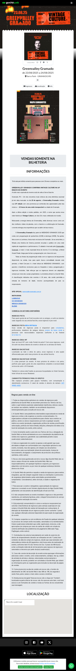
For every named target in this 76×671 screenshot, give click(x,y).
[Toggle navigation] (71, 2)
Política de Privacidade (47, 663)
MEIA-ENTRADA (31, 325)
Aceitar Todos (48, 667)
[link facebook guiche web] (34, 642)
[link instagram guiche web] (26, 642)
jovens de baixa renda (53, 330)
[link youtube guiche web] (42, 642)
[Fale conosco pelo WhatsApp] (71, 666)
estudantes (60, 328)
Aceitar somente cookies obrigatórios (30, 667)
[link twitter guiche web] (49, 642)
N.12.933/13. (16, 335)
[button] (38, 394)
